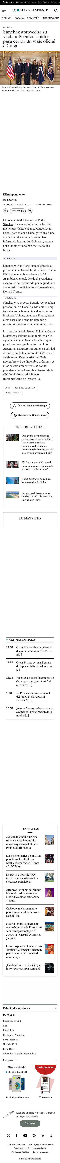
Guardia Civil (10, 1044)
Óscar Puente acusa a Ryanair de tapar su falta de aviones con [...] (34, 666)
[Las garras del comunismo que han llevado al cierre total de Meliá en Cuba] (12, 497)
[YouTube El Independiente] (25, 1136)
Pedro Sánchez (12, 393)
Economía (33, 18)
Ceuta (33, 2)
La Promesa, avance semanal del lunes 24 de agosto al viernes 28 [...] (33, 696)
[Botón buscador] (56, 10)
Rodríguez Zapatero (13, 1035)
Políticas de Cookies (20, 1152)
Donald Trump (12, 291)
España (19, 18)
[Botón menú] (4, 10)
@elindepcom (10, 200)
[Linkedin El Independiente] (43, 1136)
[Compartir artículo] (5, 211)
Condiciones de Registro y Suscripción (30, 1148)
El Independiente (14, 194)
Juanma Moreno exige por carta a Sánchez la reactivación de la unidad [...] (34, 712)
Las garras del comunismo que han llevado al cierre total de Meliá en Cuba (37, 496)
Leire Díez (8, 1049)
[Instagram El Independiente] (34, 1136)
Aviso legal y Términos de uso (40, 1144)
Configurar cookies (40, 1152)
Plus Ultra (8, 1030)
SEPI (5, 1025)
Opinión (7, 18)
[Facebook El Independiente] (16, 1136)
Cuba (7, 388)
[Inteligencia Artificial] (16, 1091)
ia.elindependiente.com (17, 1097)
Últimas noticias (23, 2)
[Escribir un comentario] (30, 211)
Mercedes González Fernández (19, 1053)
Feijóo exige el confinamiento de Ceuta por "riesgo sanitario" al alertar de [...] (35, 681)
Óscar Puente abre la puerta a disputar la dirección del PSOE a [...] (34, 651)
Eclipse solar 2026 (12, 1020)
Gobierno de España (25, 388)
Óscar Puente (43, 2)
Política (8, 27)
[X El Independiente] (8, 1136)
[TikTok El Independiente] (51, 1136)
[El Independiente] (30, 10)
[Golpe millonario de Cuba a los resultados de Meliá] (12, 481)
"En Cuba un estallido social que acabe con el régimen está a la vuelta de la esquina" (37, 466)
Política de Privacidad (16, 1144)
